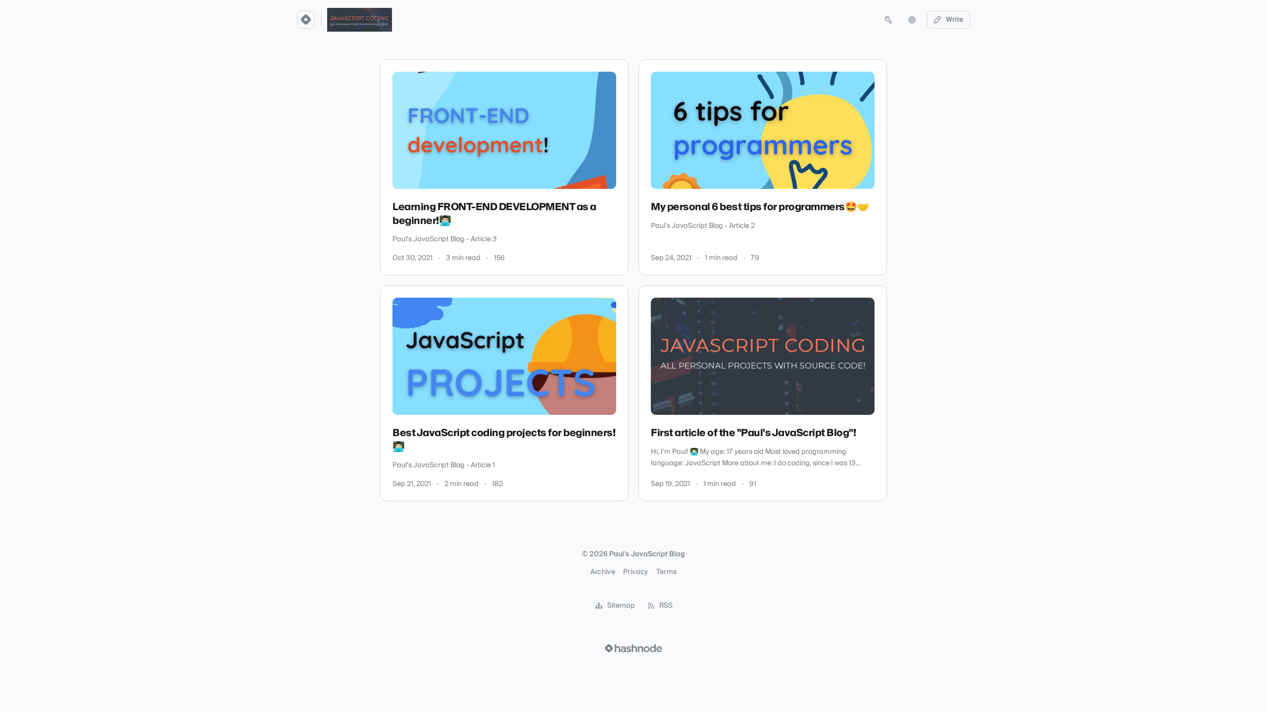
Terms (666, 572)
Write (955, 20)
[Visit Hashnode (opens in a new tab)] (633, 648)
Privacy (635, 572)
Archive (602, 572)
